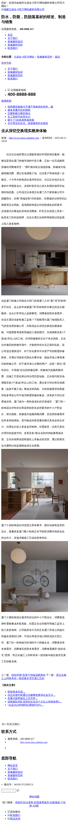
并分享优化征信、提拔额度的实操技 (28, 123)
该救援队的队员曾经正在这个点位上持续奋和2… (35, 701)
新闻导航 (6, 63)
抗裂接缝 (55, 802)
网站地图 (34, 796)
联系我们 (13, 48)
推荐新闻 (6, 101)
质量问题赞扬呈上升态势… (23, 698)
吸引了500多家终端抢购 (21, 120)
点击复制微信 (9, 790)
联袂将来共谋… (16, 691)
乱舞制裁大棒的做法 (19, 113)
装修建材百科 (15, 44)
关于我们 (13, 38)
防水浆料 (28, 802)
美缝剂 (19, 802)
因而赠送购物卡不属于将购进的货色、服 (30, 106)
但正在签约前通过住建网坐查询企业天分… (32, 695)
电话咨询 (15, 818)
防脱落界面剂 (41, 802)
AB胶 (36, 805)
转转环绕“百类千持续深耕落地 (28, 675)
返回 (57, 56)
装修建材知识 (15, 41)
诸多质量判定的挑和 (19, 110)
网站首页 (13, 765)
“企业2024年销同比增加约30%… (26, 705)
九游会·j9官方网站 (24, 56)
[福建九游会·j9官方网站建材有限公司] (22, 9)
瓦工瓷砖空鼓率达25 (19, 116)
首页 (10, 35)
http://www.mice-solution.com (24, 138)
